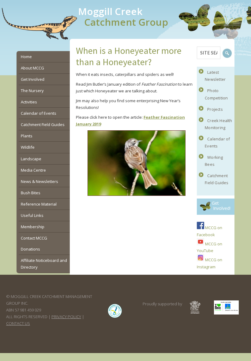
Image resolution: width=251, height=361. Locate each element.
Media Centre (33, 170)
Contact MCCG (34, 238)
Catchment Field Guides (43, 124)
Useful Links (32, 215)
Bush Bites (30, 192)
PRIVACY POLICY (66, 316)
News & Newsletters (39, 181)
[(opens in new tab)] (115, 317)
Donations (30, 249)
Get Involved (32, 79)
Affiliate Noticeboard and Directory (44, 264)
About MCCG (32, 68)
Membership (32, 226)
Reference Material (39, 204)
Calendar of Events (38, 113)
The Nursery (32, 90)
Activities (29, 102)
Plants (26, 136)
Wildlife (28, 147)
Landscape (31, 159)
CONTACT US (18, 323)
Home (26, 56)
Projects (215, 109)
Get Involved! (221, 205)
